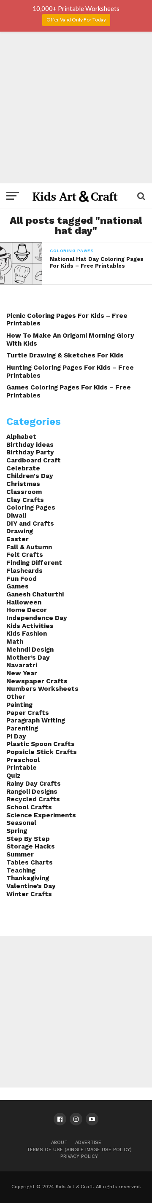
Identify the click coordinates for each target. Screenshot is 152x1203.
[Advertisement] (76, 107)
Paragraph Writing (35, 720)
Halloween (23, 602)
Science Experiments (41, 815)
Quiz (13, 775)
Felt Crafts (24, 555)
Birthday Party (30, 452)
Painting (19, 705)
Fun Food (21, 579)
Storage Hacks (30, 846)
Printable (21, 767)
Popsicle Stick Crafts (41, 752)
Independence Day (36, 618)
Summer (20, 854)
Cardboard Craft (33, 460)
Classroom (24, 492)
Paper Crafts (27, 713)
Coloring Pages (30, 507)
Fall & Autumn (29, 547)
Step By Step (28, 839)
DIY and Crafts (30, 523)
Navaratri (21, 665)
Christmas (23, 484)
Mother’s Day (28, 657)
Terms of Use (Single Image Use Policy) (79, 1149)
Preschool (23, 760)
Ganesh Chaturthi (35, 594)
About (59, 1142)
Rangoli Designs (31, 791)
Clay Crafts (25, 500)
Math (14, 641)
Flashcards (24, 571)
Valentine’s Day (31, 886)
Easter (17, 539)
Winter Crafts (29, 894)
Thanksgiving (27, 878)
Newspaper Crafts (37, 681)
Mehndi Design (30, 649)
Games (17, 586)
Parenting (22, 728)
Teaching (20, 870)
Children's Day (29, 476)
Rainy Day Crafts (33, 783)
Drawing (19, 531)
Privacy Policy (79, 1156)
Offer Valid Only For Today (76, 19)
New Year (21, 673)
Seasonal (21, 823)
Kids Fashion (26, 633)
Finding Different (34, 563)
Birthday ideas (30, 444)
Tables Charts (29, 862)
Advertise (88, 1142)
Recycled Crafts (33, 799)
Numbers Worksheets (42, 689)
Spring (16, 831)
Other (15, 697)
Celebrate (23, 468)
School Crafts (29, 807)
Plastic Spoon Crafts (40, 744)
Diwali (16, 515)
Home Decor (26, 610)
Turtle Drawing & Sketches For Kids (65, 355)
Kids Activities (30, 626)
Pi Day (16, 736)
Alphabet (21, 436)
